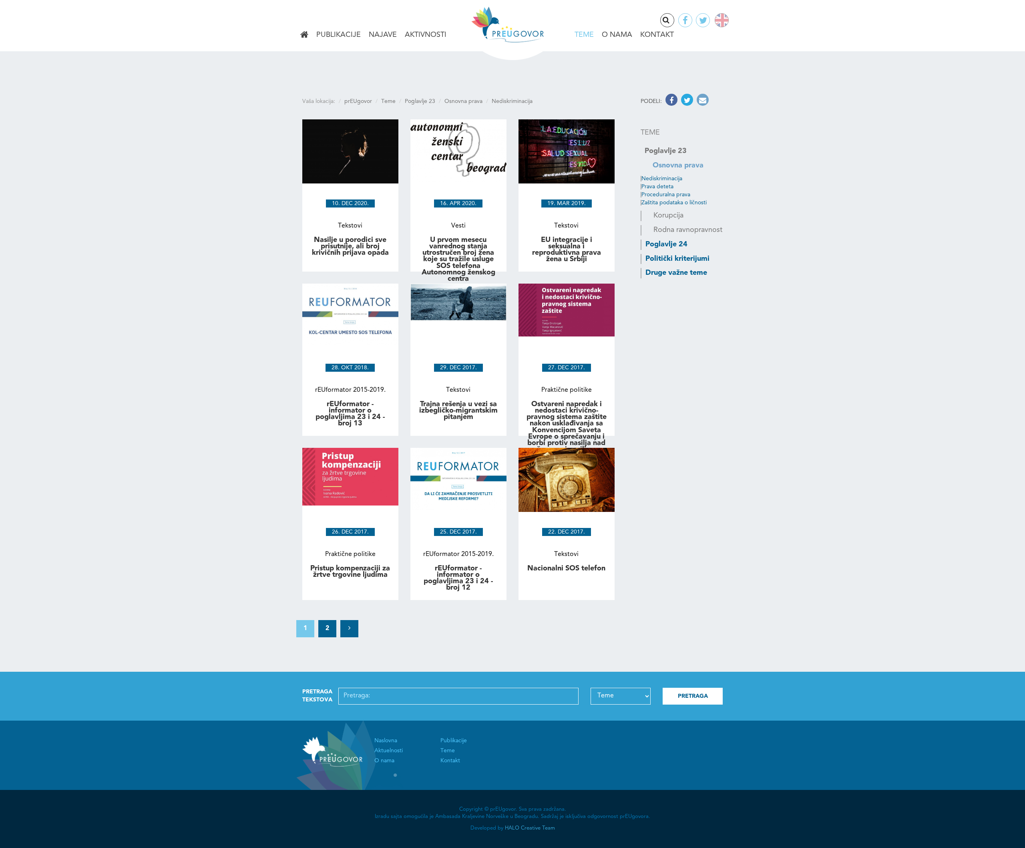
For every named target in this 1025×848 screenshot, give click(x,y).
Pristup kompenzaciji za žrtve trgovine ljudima (350, 571)
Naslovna (304, 35)
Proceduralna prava (665, 194)
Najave (383, 34)
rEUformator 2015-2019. (350, 390)
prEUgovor (358, 101)
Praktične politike (566, 390)
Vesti (458, 226)
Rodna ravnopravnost (687, 230)
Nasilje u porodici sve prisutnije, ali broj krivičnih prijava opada (350, 246)
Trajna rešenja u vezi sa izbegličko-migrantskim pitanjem (458, 411)
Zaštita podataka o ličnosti (674, 202)
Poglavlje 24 (666, 244)
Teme (584, 34)
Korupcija (668, 215)
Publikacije (338, 34)
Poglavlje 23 (420, 101)
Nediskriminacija (661, 178)
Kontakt (657, 34)
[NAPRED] (349, 628)
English (720, 20)
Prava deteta (657, 186)
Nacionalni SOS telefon (566, 568)
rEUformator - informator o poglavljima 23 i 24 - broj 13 (350, 414)
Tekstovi (350, 226)
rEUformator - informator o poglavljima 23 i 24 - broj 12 (458, 578)
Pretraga (673, 21)
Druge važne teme (676, 272)
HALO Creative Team (530, 828)
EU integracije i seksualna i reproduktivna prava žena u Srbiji (566, 249)
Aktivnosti (425, 34)
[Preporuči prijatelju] (702, 101)
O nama (617, 34)
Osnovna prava (463, 101)
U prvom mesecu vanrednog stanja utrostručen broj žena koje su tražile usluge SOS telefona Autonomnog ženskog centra (458, 259)
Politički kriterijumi (677, 258)
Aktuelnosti (388, 750)
